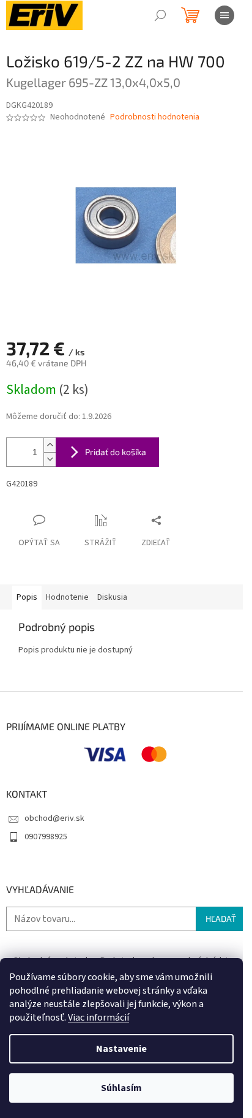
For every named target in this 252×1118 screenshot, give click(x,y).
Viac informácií (98, 1017)
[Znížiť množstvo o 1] (49, 459)
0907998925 (45, 837)
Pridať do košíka (115, 452)
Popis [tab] (27, 597)
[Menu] (224, 15)
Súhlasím (121, 1088)
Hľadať (221, 918)
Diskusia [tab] (112, 597)
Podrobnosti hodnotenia (154, 117)
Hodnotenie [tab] (67, 597)
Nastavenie (121, 1049)
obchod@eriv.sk (54, 818)
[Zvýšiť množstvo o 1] (49, 445)
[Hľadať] (160, 15)
